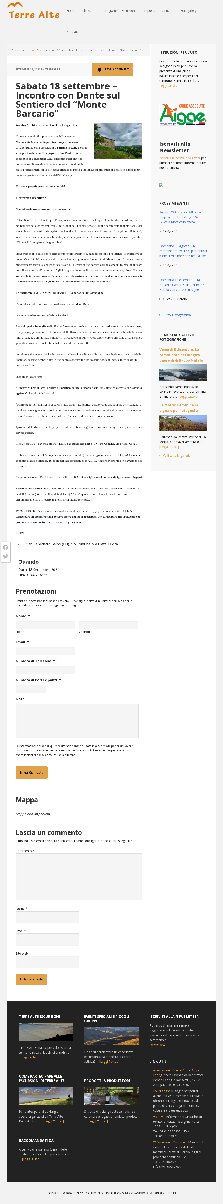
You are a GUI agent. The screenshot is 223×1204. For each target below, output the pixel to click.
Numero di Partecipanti (38, 680)
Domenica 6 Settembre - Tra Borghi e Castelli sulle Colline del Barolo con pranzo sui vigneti (182, 285)
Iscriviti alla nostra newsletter (179, 158)
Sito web (22, 953)
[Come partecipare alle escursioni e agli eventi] (46, 1098)
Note (20, 699)
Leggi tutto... (168, 85)
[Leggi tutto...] (188, 396)
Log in (171, 1193)
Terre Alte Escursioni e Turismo (35, 11)
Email (22, 642)
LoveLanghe (162, 1091)
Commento (25, 851)
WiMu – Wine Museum (169, 1142)
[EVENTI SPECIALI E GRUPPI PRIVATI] (111, 1038)
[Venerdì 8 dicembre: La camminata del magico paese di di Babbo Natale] (183, 374)
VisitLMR (159, 1117)
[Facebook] (5, 547)
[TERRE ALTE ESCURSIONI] (46, 1034)
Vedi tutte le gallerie (177, 455)
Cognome (86, 632)
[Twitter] (5, 556)
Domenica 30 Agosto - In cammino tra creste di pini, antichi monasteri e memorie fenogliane (183, 251)
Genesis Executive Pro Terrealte (95, 1193)
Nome (23, 616)
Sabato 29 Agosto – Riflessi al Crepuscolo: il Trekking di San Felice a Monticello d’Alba (180, 217)
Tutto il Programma (177, 315)
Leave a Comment (116, 69)
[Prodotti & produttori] (111, 1098)
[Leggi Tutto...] (29, 1057)
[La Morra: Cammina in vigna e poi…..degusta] (183, 425)
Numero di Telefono (35, 661)
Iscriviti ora (157, 1045)
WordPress (157, 1193)
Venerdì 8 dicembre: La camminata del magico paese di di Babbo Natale (181, 355)
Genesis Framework (135, 1193)
